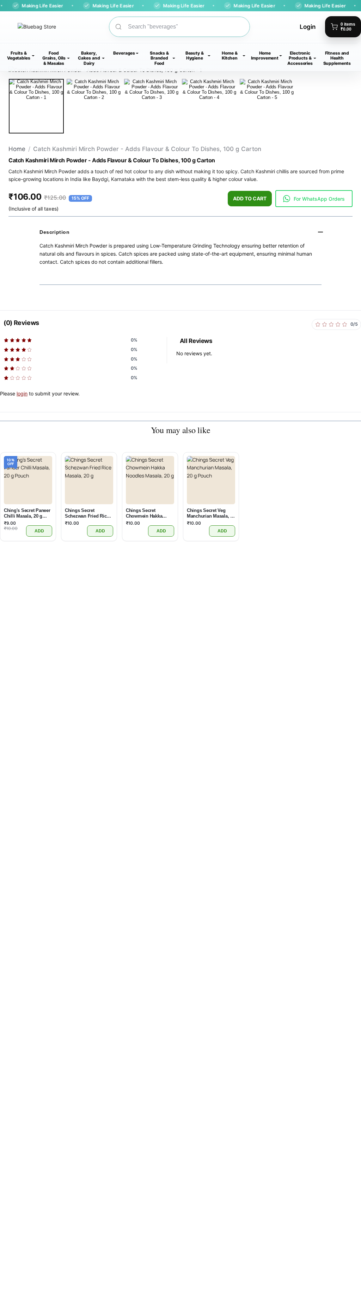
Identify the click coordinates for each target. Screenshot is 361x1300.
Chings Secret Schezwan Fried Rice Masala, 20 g (87, 513)
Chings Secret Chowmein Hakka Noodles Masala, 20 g (148, 513)
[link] (314, 198)
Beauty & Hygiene (194, 55)
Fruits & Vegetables (18, 55)
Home (16, 148)
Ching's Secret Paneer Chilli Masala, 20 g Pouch (27, 513)
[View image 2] (94, 106)
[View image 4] (209, 106)
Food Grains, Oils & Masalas (54, 58)
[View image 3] (151, 106)
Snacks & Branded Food (159, 58)
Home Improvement (265, 55)
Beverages (124, 53)
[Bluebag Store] (28, 27)
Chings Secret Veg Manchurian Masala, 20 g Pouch (211, 513)
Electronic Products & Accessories (300, 58)
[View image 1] (36, 106)
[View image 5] (267, 106)
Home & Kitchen (230, 55)
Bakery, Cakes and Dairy (89, 58)
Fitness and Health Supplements (337, 58)
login (22, 393)
